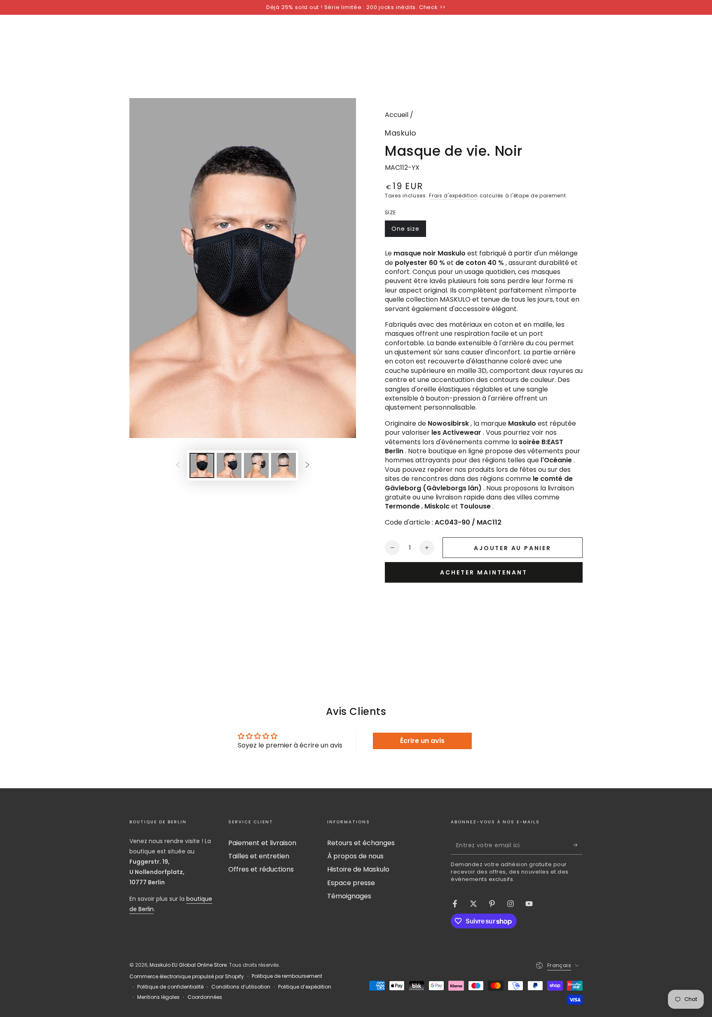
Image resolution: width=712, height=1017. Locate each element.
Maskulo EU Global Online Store (188, 964)
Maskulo (401, 133)
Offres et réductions (261, 869)
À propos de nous (355, 856)
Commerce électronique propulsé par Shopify (186, 976)
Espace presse (351, 883)
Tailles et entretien (258, 856)
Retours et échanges (361, 843)
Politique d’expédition (304, 987)
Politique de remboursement (287, 976)
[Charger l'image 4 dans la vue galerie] (283, 465)
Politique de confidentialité (170, 987)
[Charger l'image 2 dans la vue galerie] (229, 465)
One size (408, 231)
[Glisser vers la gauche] (178, 465)
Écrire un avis (422, 740)
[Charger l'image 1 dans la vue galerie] (202, 465)
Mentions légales (158, 997)
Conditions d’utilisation (240, 987)
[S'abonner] (578, 845)
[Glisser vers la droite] (307, 465)
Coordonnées (204, 997)
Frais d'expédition (453, 195)
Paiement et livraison (262, 843)
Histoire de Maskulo (358, 869)
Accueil (396, 115)
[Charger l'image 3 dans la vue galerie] (256, 465)
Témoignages (349, 896)
